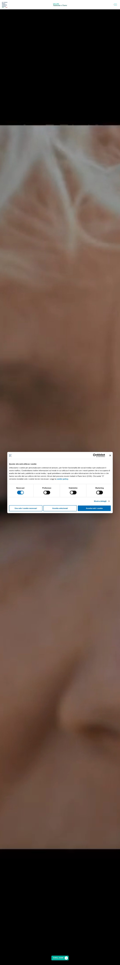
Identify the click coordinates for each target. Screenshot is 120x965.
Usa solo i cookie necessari (26, 508)
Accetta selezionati (60, 508)
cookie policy (62, 479)
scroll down (58, 958)
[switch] (46, 492)
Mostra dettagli (100, 501)
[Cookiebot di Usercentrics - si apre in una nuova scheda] (94, 455)
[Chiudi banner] (110, 455)
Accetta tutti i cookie (94, 508)
